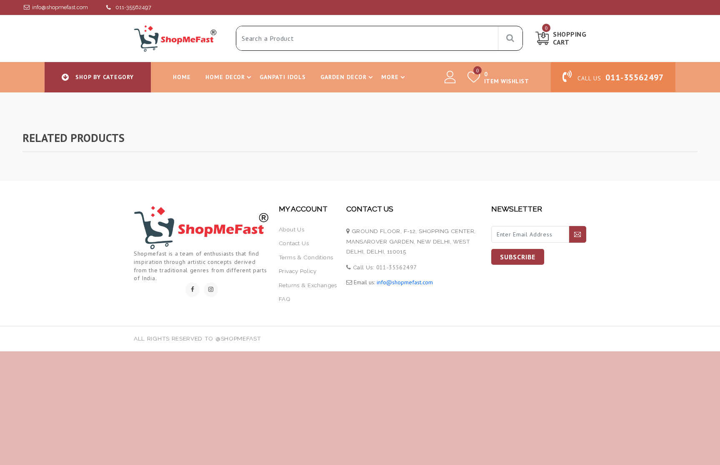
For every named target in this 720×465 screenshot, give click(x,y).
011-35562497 (133, 7)
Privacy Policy (298, 271)
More (390, 77)
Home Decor (225, 77)
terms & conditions (306, 257)
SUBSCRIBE (517, 257)
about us (291, 229)
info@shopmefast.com (60, 7)
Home (182, 77)
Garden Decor (343, 77)
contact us (294, 243)
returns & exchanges (308, 285)
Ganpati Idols (283, 77)
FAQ (284, 299)
